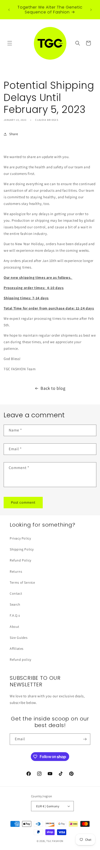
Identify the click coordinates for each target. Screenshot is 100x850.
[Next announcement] (91, 9)
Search (15, 604)
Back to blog (53, 388)
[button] (9, 43)
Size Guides (19, 637)
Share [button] (13, 134)
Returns (16, 571)
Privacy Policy (20, 538)
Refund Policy (20, 560)
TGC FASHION (54, 841)
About (14, 626)
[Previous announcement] (9, 9)
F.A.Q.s (15, 615)
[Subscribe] (84, 739)
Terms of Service (22, 582)
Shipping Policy (22, 549)
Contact (16, 593)
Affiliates (17, 648)
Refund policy (20, 659)
